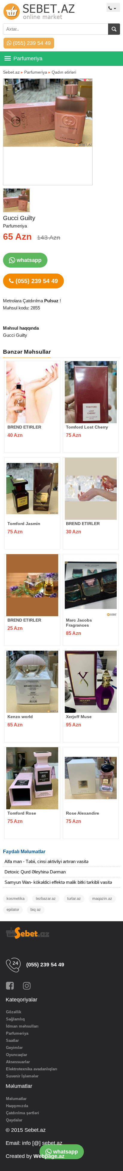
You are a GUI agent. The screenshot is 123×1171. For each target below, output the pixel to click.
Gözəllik (13, 1012)
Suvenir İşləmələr (22, 1076)
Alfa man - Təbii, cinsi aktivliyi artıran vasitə (46, 861)
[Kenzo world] (32, 682)
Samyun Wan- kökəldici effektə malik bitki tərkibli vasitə (58, 882)
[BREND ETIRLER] (32, 392)
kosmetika (15, 898)
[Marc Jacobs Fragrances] (91, 585)
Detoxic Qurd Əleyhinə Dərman (35, 871)
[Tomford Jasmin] (32, 489)
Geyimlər (14, 1047)
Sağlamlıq (15, 1019)
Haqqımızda (17, 1106)
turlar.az (74, 898)
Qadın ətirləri (64, 72)
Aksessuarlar (18, 1062)
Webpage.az (48, 1156)
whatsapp (28, 260)
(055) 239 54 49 (31, 43)
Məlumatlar (16, 1098)
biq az (35, 909)
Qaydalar (14, 1120)
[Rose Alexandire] (91, 778)
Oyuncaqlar (16, 1055)
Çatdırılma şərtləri (22, 1113)
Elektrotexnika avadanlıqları (31, 1069)
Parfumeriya (35, 72)
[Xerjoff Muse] (91, 682)
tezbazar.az (46, 898)
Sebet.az (11, 72)
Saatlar (12, 1040)
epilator (13, 909)
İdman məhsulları (22, 1026)
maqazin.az (102, 898)
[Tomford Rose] (32, 778)
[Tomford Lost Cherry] (91, 392)
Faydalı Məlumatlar (24, 851)
